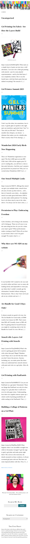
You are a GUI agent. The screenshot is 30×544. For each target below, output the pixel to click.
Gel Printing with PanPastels (13, 375)
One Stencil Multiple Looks (13, 179)
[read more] (15, 49)
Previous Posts (6, 467)
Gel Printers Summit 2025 (12, 89)
